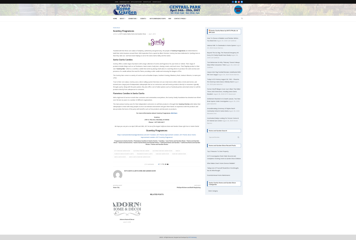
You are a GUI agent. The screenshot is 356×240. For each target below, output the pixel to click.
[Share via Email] (167, 164)
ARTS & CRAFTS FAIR (136, 1)
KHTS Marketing (192, 237)
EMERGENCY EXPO (124, 1)
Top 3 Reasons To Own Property (218, 151)
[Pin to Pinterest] (165, 164)
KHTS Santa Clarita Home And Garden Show (132, 34)
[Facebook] (233, 2)
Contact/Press (180, 18)
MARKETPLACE (147, 1)
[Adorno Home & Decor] (127, 207)
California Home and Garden (141, 150)
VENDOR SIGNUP (156, 1)
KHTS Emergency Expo (158, 18)
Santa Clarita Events (120, 157)
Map (169, 18)
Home (115, 18)
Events (143, 18)
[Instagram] (239, 2)
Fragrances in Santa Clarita (145, 154)
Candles (177, 150)
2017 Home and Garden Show (122, 150)
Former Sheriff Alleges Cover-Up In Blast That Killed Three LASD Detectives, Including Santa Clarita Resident (223, 91)
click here (174, 113)
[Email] (242, 2)
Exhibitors (132, 18)
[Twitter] (236, 2)
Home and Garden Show (162, 154)
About (122, 18)
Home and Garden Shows (179, 154)
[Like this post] (160, 164)
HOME (116, 1)
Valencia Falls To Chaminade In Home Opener (221, 45)
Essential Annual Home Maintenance (218, 175)
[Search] (242, 19)
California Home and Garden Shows (162, 150)
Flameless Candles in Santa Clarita (124, 154)
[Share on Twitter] (163, 164)
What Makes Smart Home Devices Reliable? (221, 163)
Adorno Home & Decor (127, 219)
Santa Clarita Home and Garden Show (139, 157)
